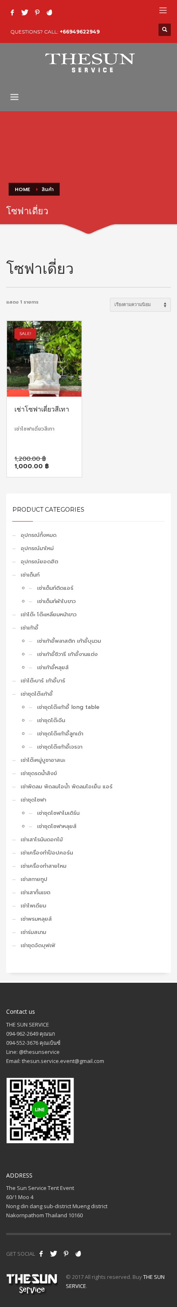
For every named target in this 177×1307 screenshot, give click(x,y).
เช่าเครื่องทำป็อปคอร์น (47, 853)
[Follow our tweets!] (53, 1253)
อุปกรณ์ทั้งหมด (38, 535)
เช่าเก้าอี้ (29, 628)
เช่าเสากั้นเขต (35, 892)
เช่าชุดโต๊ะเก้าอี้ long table (68, 707)
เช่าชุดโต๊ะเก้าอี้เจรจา (59, 747)
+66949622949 (80, 32)
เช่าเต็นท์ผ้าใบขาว (56, 601)
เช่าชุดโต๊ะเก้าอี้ (37, 694)
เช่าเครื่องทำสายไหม (43, 866)
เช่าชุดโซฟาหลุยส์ (57, 826)
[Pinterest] (37, 12)
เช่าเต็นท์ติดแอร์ (55, 588)
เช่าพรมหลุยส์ (36, 919)
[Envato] (49, 12)
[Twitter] (25, 12)
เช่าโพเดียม (33, 906)
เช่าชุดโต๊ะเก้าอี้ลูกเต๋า (60, 733)
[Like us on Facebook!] (41, 1253)
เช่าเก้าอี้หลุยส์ (53, 667)
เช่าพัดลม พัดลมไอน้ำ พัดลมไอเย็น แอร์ (66, 786)
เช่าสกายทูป (34, 879)
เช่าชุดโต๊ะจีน (51, 720)
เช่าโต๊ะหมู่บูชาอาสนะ (43, 760)
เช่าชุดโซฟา (33, 800)
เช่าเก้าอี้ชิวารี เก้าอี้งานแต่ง (67, 654)
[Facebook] (12, 12)
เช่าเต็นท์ (30, 575)
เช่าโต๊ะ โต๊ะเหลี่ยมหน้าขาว (49, 614)
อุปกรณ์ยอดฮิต (39, 561)
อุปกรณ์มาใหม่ (37, 548)
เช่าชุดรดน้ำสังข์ (39, 773)
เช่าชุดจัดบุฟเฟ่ (38, 945)
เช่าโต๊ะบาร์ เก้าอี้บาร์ (43, 681)
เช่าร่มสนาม (33, 932)
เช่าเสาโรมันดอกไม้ (42, 839)
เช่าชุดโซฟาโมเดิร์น (58, 813)
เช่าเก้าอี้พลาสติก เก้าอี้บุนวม (69, 641)
